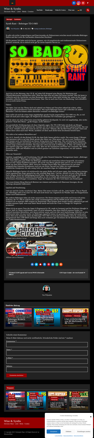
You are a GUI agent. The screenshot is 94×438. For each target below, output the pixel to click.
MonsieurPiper (8, 434)
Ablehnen (68, 431)
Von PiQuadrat (14, 28)
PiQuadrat (48, 295)
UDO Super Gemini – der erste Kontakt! (71, 272)
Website (9, 366)
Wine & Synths (12, 8)
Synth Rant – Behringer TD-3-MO (22, 23)
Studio (82, 391)
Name (9, 349)
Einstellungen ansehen (83, 431)
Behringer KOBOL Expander (16, 320)
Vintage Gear (76, 396)
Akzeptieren (53, 431)
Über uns (71, 10)
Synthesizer (17, 19)
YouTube (40, 10)
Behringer (9, 19)
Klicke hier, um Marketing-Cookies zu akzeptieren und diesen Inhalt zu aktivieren (47, 67)
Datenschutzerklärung (68, 435)
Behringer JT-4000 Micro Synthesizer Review (45, 319)
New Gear (19, 313)
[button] (89, 415)
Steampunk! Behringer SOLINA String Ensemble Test (78, 403)
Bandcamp (49, 10)
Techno (39, 314)
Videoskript (46, 314)
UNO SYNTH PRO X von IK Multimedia (75, 320)
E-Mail (9, 358)
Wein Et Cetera (60, 10)
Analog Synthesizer (39, 28)
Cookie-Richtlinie (58, 435)
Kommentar (11, 341)
